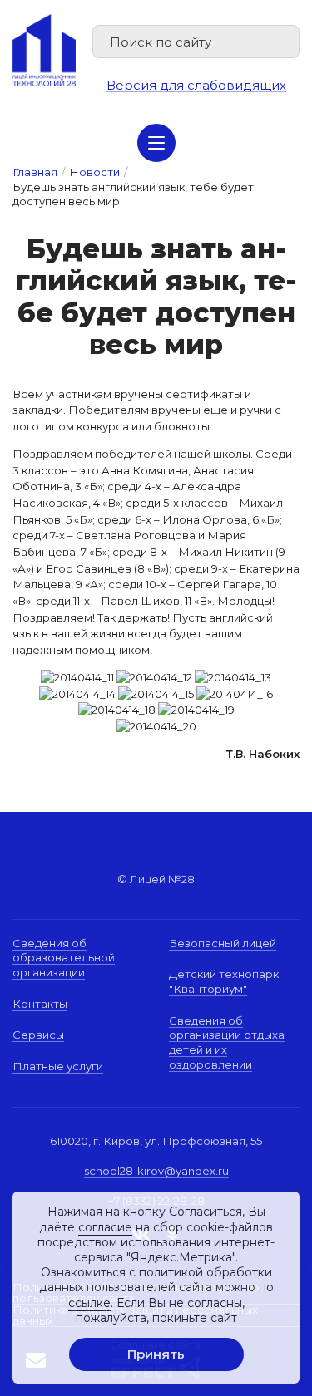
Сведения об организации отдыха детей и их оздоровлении (227, 1042)
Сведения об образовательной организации (63, 957)
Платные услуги (57, 1066)
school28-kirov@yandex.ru (156, 1170)
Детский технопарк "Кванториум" (224, 981)
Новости (94, 172)
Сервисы (38, 1034)
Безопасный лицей (222, 943)
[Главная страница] (44, 50)
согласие (105, 1227)
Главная (34, 172)
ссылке (89, 1302)
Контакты (39, 1003)
